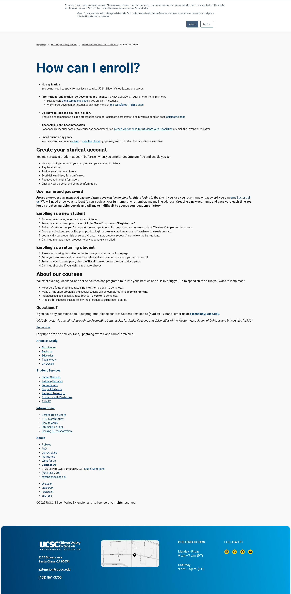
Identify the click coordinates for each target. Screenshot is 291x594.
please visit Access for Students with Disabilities (143, 129)
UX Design (48, 363)
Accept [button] (192, 24)
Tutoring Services (52, 381)
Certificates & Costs (54, 415)
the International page (75, 100)
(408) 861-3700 (51, 472)
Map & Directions (94, 468)
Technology (49, 359)
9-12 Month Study (52, 419)
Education (48, 355)
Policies (46, 444)
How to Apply (50, 423)
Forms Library (50, 385)
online (74, 141)
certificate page (175, 116)
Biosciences (49, 347)
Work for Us (49, 460)
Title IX (46, 401)
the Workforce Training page (127, 104)
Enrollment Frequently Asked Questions (100, 44)
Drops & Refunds (52, 389)
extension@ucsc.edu (204, 314)
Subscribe (43, 327)
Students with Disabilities (57, 397)
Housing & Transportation (57, 431)
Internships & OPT (52, 427)
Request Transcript (53, 393)
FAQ (44, 448)
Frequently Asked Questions (64, 44)
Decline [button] (206, 24)
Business (47, 351)
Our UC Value (49, 452)
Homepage (41, 45)
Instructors (48, 456)
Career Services (51, 377)
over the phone (91, 141)
